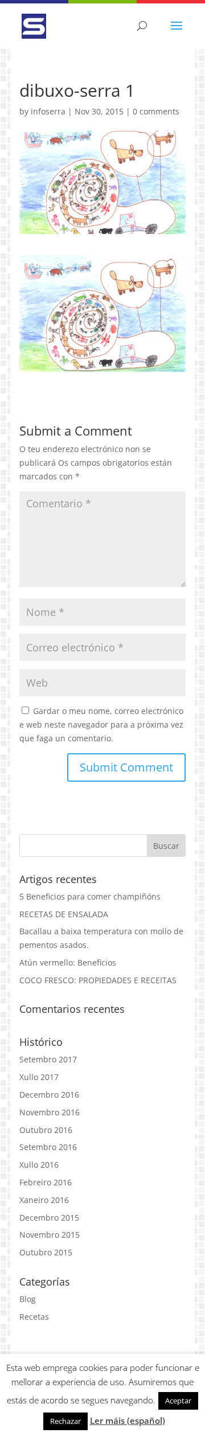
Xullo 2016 (39, 1164)
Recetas (34, 1316)
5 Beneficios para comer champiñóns (90, 896)
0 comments (156, 111)
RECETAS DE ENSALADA (63, 914)
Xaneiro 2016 (44, 1199)
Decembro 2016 (49, 1094)
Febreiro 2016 (45, 1182)
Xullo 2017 (39, 1076)
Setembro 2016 (48, 1147)
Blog (27, 1299)
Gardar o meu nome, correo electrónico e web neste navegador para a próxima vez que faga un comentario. (101, 724)
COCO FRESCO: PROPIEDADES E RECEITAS (98, 980)
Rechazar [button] (65, 1421)
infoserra (48, 111)
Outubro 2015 (45, 1252)
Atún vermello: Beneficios (67, 962)
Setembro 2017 (48, 1059)
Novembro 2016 (49, 1112)
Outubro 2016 (45, 1129)
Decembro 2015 (49, 1217)
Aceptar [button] (178, 1400)
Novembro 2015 (49, 1234)
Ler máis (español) (127, 1420)
